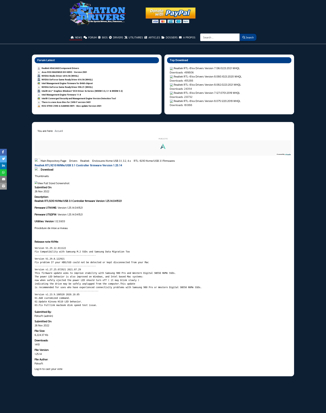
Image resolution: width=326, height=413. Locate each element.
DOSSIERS (172, 37)
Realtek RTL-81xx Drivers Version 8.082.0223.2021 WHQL (207, 85)
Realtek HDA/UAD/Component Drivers (60, 68)
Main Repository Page (53, 161)
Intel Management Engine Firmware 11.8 (61, 95)
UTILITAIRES (136, 37)
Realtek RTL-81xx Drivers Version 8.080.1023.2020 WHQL (208, 76)
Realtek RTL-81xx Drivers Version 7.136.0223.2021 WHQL (207, 68)
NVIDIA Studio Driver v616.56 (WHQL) (60, 76)
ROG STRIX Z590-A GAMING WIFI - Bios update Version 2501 (72, 106)
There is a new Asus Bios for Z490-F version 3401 (66, 102)
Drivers (73, 161)
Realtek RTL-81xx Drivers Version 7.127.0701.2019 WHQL (207, 93)
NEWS (78, 37)
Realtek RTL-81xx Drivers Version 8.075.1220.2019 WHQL (207, 101)
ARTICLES (154, 37)
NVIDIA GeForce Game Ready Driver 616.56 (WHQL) (67, 79)
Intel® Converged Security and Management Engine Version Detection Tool (79, 98)
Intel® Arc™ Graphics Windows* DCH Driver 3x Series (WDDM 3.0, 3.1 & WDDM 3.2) (82, 91)
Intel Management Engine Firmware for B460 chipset (67, 83)
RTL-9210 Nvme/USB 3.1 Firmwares (154, 161)
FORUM (92, 37)
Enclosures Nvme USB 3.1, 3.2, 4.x (112, 161)
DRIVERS (118, 37)
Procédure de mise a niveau (51, 228)
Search (250, 37)
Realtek (85, 161)
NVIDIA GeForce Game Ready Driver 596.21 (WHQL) (67, 87)
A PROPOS (189, 37)
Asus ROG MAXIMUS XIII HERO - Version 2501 (64, 72)
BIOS (105, 37)
